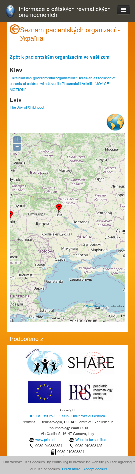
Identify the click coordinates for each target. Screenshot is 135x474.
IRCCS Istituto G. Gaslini (49, 415)
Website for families (90, 439)
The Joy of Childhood (27, 107)
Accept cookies (95, 468)
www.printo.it (45, 439)
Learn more (71, 468)
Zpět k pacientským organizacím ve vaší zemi (60, 56)
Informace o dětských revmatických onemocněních (65, 12)
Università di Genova (88, 415)
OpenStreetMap (96, 306)
